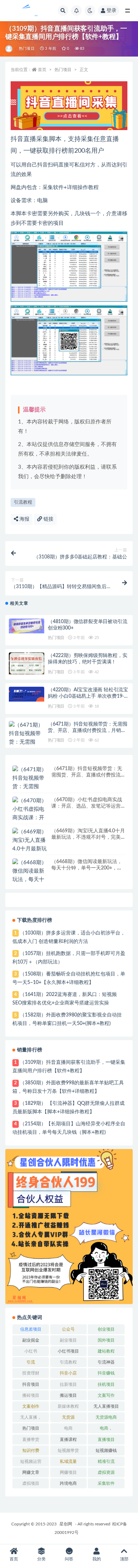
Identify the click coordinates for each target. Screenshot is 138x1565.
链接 (47, 519)
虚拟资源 (106, 1472)
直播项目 (106, 1439)
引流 (31, 1362)
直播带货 (30, 1439)
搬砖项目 (30, 1395)
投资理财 (30, 1373)
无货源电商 (106, 1417)
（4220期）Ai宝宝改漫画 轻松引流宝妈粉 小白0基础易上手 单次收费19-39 (88, 696)
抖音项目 (30, 1384)
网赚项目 (68, 1472)
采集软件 (106, 1483)
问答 (69, 1559)
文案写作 (106, 1395)
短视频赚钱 (106, 1450)
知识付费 (30, 1450)
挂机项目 (106, 1384)
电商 (68, 1428)
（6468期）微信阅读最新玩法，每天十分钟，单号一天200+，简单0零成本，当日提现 (86, 868)
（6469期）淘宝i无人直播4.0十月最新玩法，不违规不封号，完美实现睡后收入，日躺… (88, 837)
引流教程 (23, 502)
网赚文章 (30, 1472)
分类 (41, 1559)
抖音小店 (68, 1373)
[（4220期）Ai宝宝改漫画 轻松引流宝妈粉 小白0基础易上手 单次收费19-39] (26, 694)
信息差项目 (30, 1329)
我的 (96, 1559)
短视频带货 (68, 1450)
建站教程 (106, 1351)
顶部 (124, 1559)
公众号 (68, 1329)
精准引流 (106, 1461)
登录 (111, 10)
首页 (42, 70)
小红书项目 (68, 1351)
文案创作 (30, 1406)
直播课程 (68, 1439)
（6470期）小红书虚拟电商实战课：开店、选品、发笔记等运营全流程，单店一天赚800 (88, 806)
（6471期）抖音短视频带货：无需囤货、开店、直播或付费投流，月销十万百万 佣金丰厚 (87, 730)
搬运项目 (68, 1395)
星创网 (65, 1524)
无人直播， (30, 1417)
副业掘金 (30, 1340)
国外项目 (106, 1340)
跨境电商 (68, 1483)
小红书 (30, 1351)
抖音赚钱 (106, 1373)
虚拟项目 (30, 1483)
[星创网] (9, 48)
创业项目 (106, 1329)
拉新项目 (68, 1384)
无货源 (68, 1417)
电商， (106, 1428)
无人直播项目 (106, 1406)
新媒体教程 (68, 1406)
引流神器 (106, 1362)
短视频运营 (30, 1461)
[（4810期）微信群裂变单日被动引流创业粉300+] (26, 626)
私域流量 (68, 1461)
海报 (23, 519)
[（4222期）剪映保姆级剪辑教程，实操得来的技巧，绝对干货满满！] (26, 663)
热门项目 (27, 49)
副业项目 (68, 1340)
